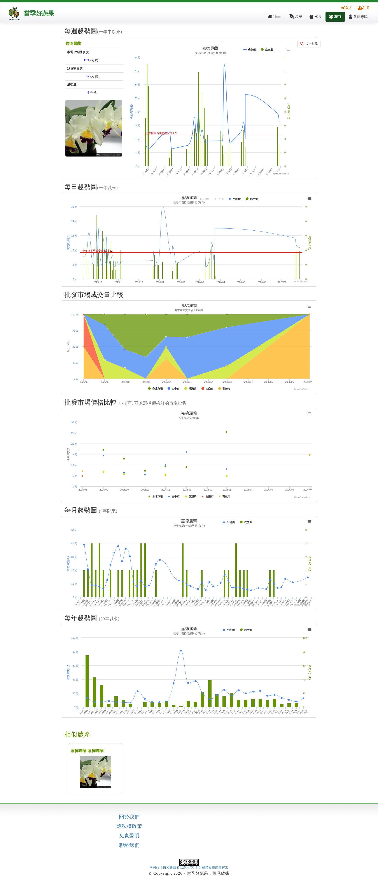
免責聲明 (129, 835)
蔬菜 (298, 17)
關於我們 (129, 817)
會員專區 (360, 17)
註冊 (366, 8)
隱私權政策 (129, 826)
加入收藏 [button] (311, 43)
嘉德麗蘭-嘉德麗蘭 (87, 750)
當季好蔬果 (39, 13)
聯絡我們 (129, 845)
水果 (317, 17)
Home (277, 17)
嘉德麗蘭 (73, 43)
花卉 (337, 17)
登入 (348, 8)
